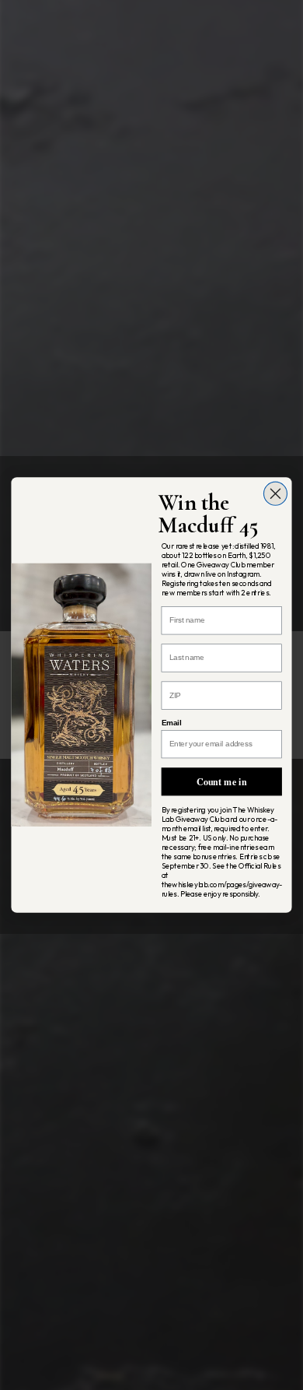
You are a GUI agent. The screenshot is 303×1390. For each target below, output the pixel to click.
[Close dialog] (275, 493)
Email (171, 723)
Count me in (221, 781)
